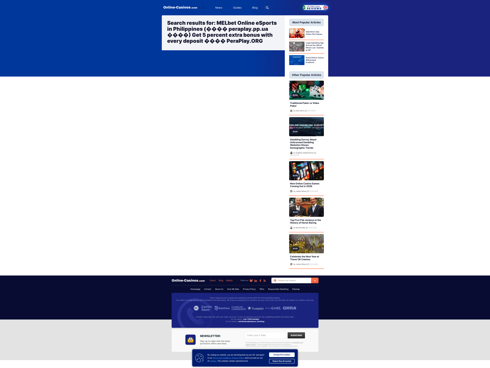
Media (229, 280)
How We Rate (233, 289)
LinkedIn (255, 280)
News (218, 7)
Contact (207, 289)
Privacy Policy (249, 289)
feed (265, 280)
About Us (219, 289)
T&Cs (261, 289)
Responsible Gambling (278, 289)
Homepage (195, 289)
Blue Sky (251, 280)
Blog (255, 7)
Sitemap (296, 289)
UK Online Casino (314, 7)
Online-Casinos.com (180, 7)
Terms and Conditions (222, 358)
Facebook (260, 280)
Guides (237, 7)
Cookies (213, 361)
